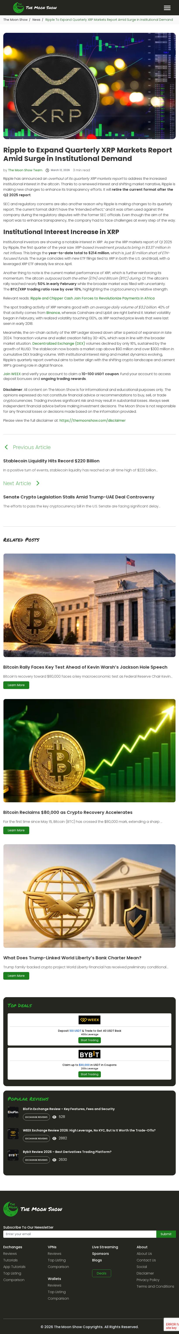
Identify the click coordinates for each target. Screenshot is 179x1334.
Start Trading (89, 1040)
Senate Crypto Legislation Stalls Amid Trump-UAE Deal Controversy (78, 497)
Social (142, 1266)
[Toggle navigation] (167, 7)
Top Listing (12, 1273)
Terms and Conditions (155, 1286)
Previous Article (32, 447)
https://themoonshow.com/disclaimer (92, 420)
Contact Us (146, 1260)
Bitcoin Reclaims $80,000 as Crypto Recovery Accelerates (68, 812)
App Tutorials (14, 1266)
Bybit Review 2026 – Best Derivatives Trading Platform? (67, 1152)
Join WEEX (12, 373)
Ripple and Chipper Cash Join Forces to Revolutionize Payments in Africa (92, 298)
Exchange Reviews (36, 1117)
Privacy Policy (148, 1279)
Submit (166, 1234)
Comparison (13, 1279)
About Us (144, 1253)
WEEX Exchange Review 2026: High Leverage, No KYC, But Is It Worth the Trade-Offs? (89, 1130)
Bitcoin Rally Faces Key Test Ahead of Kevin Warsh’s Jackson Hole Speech (85, 667)
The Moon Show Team (25, 170)
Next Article (17, 483)
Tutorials (10, 1260)
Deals (102, 1273)
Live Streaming (105, 1247)
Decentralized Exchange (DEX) (58, 343)
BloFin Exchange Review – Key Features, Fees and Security (69, 1109)
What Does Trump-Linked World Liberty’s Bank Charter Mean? (72, 958)
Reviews (10, 1253)
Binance (53, 312)
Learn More (16, 685)
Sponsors (100, 1253)
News (36, 19)
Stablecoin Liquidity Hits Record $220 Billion (51, 461)
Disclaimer (145, 1273)
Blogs (97, 1260)
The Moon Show (15, 19)
